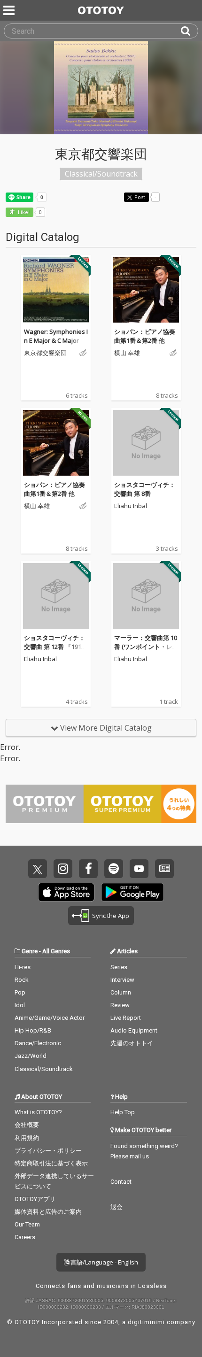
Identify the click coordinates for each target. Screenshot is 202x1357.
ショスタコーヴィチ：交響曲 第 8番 (144, 489)
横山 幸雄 (127, 353)
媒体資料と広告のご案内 (48, 1211)
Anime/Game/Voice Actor (50, 1017)
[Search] (189, 31)
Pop (20, 992)
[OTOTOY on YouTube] (139, 868)
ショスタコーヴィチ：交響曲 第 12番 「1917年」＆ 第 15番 (54, 646)
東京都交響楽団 (45, 353)
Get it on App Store (66, 892)
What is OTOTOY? (38, 1112)
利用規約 (27, 1137)
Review (120, 1005)
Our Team (27, 1224)
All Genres (56, 951)
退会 (116, 1207)
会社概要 (27, 1124)
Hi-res (23, 967)
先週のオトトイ (131, 1043)
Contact (121, 1181)
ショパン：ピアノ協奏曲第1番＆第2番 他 (144, 336)
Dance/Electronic (38, 1043)
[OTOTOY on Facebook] (88, 868)
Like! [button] (23, 212)
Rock (22, 979)
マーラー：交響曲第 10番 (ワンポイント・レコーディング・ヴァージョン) (145, 651)
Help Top (122, 1112)
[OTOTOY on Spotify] (113, 868)
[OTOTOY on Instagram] (63, 868)
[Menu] (10, 10)
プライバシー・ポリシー (48, 1150)
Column (120, 992)
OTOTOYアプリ (35, 1199)
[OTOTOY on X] (37, 868)
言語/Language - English (103, 1262)
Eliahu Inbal (130, 506)
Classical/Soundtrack (44, 1068)
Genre (30, 951)
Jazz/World (31, 1055)
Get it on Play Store (132, 892)
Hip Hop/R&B (33, 1030)
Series (118, 967)
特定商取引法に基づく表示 (51, 1163)
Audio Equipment (133, 1030)
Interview (122, 979)
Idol (20, 1005)
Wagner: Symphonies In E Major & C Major (56, 336)
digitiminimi (146, 1322)
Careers (25, 1237)
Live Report (125, 1017)
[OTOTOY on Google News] (164, 868)
